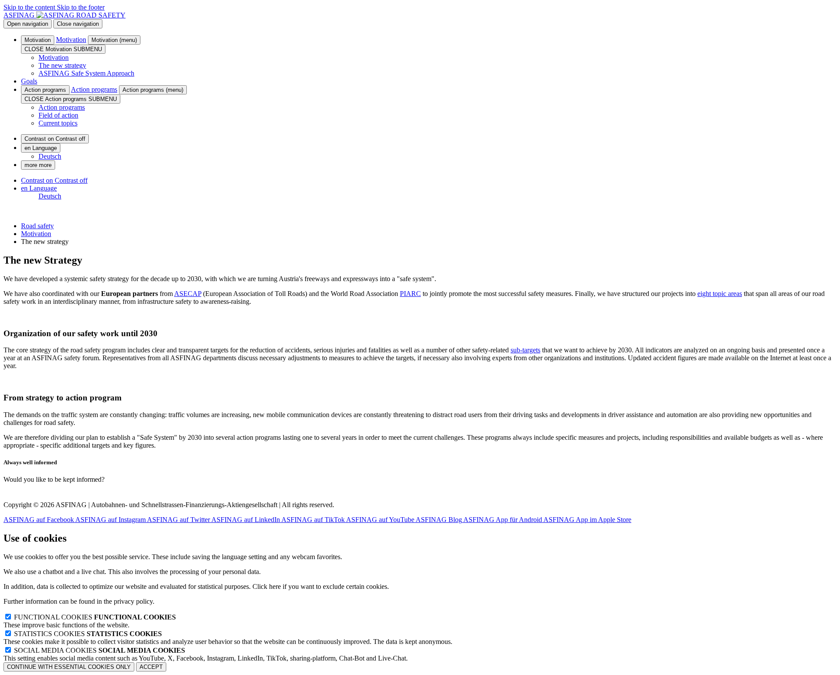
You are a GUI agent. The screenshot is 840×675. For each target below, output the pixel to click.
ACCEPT (151, 667)
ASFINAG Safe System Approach (86, 73)
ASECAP (187, 293)
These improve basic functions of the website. (90, 621)
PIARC (410, 293)
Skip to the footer (81, 7)
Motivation (37, 40)
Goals (29, 81)
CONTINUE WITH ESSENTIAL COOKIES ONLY (69, 667)
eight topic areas (719, 293)
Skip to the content (30, 7)
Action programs (45, 90)
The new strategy (62, 65)
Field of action (58, 115)
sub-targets (525, 350)
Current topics (57, 123)
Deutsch (49, 156)
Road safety (37, 226)
